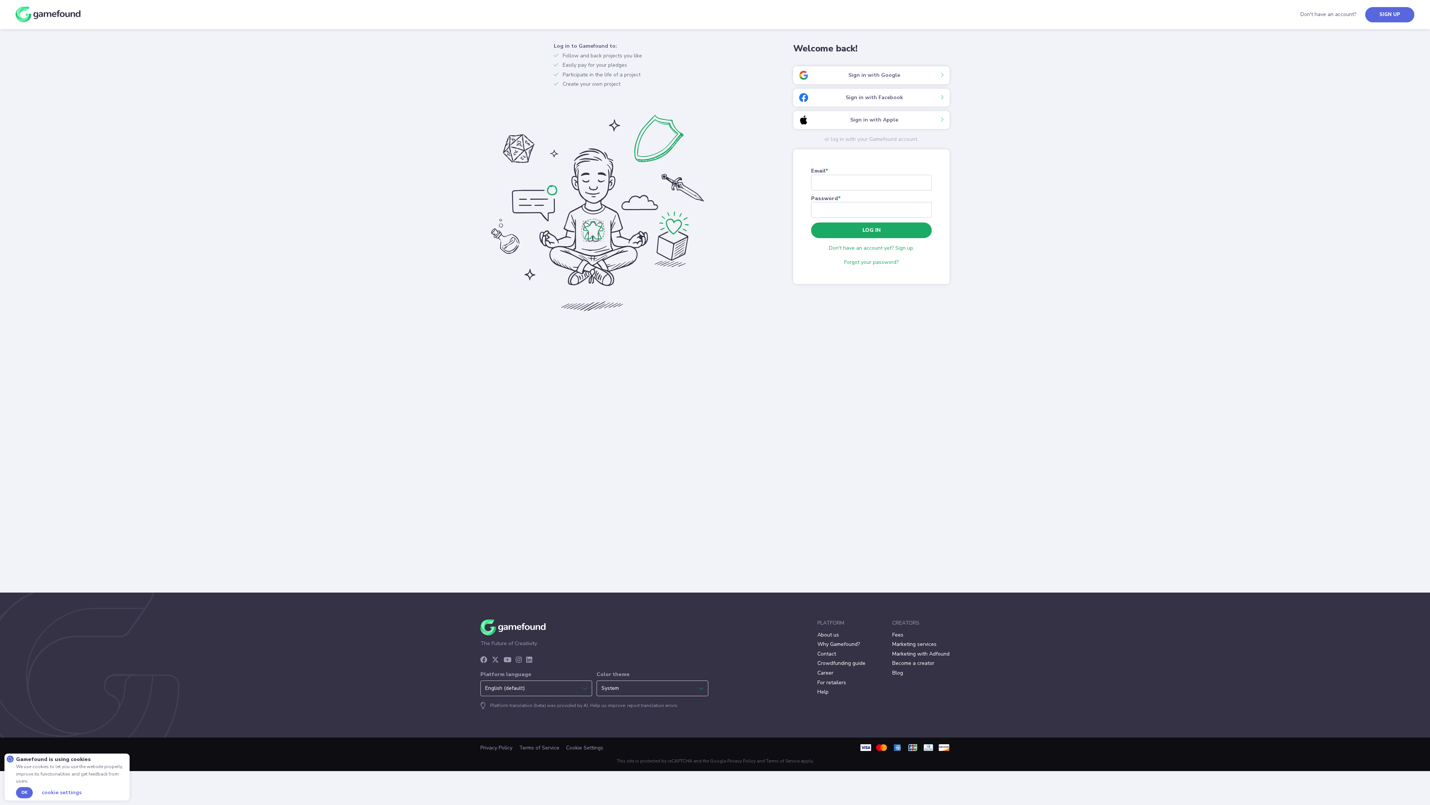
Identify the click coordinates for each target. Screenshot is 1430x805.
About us (828, 634)
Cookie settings (62, 792)
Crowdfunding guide (841, 663)
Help (823, 691)
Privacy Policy (496, 747)
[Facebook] (483, 660)
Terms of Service (539, 747)
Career (825, 672)
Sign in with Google (874, 75)
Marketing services (914, 644)
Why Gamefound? (838, 644)
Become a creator (913, 663)
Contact (826, 653)
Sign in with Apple (874, 119)
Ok (24, 792)
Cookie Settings (584, 747)
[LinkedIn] (529, 660)
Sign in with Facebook (874, 97)
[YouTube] (507, 660)
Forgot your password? (871, 262)
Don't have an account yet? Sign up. (871, 248)
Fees (897, 634)
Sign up (1389, 14)
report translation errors (652, 705)
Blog (897, 672)
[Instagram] (519, 660)
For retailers (831, 682)
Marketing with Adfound (921, 653)
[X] (495, 660)
